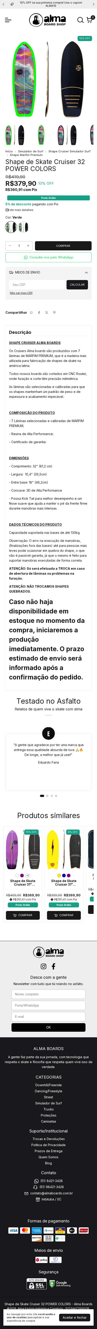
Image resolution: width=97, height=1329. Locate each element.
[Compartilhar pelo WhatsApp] (31, 312)
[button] (48, 257)
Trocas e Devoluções (48, 1139)
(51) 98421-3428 (51, 1187)
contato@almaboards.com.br (51, 1193)
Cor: (13, 217)
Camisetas (48, 1121)
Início (9, 151)
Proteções (48, 1115)
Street (48, 1097)
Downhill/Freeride (48, 1085)
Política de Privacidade (48, 1145)
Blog (48, 1163)
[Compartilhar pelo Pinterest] (54, 312)
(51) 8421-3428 (51, 1181)
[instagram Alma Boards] (43, 966)
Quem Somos (48, 1157)
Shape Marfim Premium (26, 155)
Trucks (49, 1109)
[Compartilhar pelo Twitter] (46, 312)
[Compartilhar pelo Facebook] (39, 312)
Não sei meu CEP (21, 293)
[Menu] (9, 20)
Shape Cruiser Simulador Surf (69, 151)
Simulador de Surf (30, 151)
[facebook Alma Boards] (53, 966)
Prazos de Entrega (48, 1151)
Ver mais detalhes (21, 210)
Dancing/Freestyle (48, 1091)
